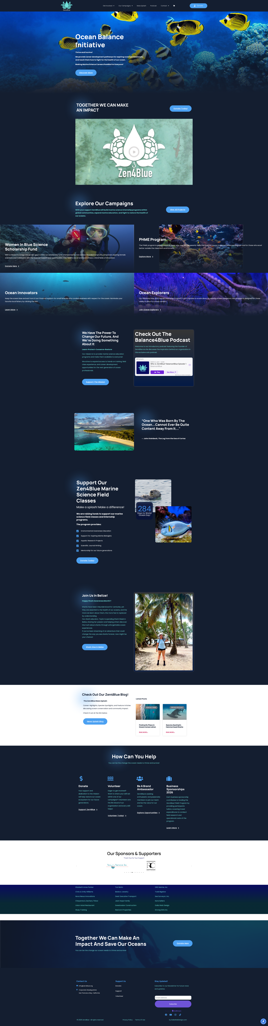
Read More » (143, 732)
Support (118, 991)
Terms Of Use (140, 1020)
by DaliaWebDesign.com (178, 1020)
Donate (118, 986)
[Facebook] (166, 1015)
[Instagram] (175, 1015)
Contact (164, 6)
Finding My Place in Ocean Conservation (147, 726)
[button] (134, 152)
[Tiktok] (180, 1015)
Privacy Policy (128, 1020)
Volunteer (119, 996)
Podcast (153, 6)
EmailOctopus (177, 1011)
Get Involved (107, 6)
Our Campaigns (125, 6)
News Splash (141, 6)
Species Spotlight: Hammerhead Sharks (174, 726)
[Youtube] (171, 1015)
